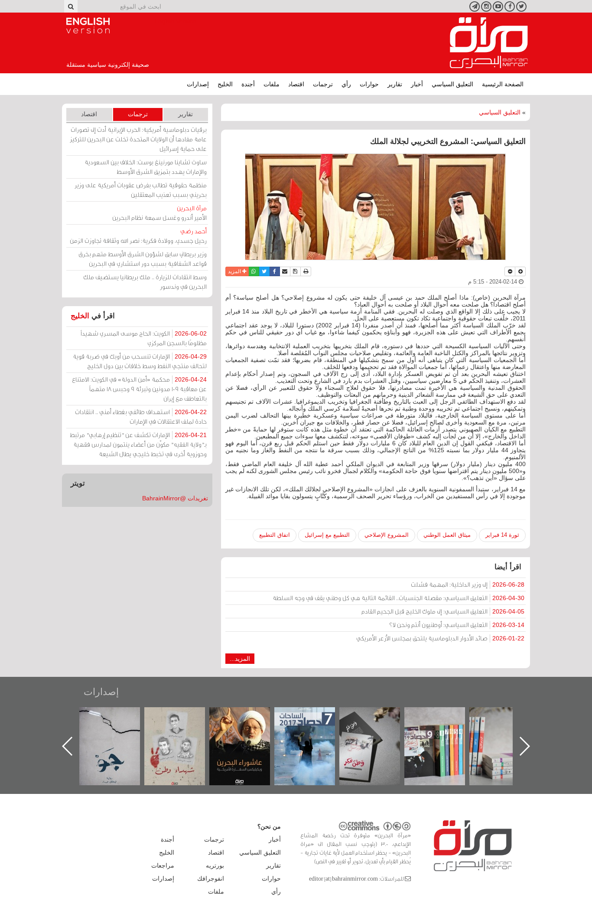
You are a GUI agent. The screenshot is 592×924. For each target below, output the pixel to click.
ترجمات (323, 84)
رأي (346, 84)
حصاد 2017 (378, 716)
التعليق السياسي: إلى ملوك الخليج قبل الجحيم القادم (442, 611)
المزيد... (240, 658)
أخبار (417, 84)
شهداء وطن (248, 716)
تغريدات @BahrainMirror (175, 498)
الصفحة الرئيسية (503, 84)
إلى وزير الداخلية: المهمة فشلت (467, 584)
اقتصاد (296, 84)
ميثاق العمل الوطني (447, 535)
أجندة (248, 84)
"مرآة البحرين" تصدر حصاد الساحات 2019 (508, 727)
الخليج (225, 84)
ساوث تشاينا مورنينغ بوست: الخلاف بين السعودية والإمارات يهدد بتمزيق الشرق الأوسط (146, 166)
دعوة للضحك (118, 716)
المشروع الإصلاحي (386, 535)
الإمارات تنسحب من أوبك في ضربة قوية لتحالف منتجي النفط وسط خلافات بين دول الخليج (140, 361)
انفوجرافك (210, 878)
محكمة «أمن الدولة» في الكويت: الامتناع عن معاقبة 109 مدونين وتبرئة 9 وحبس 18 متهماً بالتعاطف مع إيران (139, 389)
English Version (88, 25)
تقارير (394, 84)
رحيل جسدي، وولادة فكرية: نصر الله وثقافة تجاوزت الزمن (138, 235)
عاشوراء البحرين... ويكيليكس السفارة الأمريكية (313, 727)
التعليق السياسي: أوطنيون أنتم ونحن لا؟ (456, 624)
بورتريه (215, 865)
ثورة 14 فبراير (502, 535)
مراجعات (162, 865)
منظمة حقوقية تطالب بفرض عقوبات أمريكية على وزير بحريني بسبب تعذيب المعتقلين (141, 189)
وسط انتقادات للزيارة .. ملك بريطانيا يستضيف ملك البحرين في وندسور (145, 281)
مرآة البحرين (489, 43)
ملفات (271, 84)
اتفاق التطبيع (274, 535)
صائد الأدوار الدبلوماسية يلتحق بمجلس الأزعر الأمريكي (440, 638)
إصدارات (198, 84)
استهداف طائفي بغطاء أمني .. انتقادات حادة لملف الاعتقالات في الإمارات (141, 416)
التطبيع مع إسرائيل (327, 535)
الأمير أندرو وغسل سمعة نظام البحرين (159, 212)
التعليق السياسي (452, 84)
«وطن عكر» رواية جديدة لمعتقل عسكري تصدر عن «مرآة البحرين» (443, 732)
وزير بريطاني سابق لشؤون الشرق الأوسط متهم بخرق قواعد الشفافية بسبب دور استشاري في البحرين (142, 258)
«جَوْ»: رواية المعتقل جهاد (183, 722)
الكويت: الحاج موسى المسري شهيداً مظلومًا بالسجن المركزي (144, 338)
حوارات (369, 84)
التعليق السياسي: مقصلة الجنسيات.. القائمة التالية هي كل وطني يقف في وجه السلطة (398, 597)
